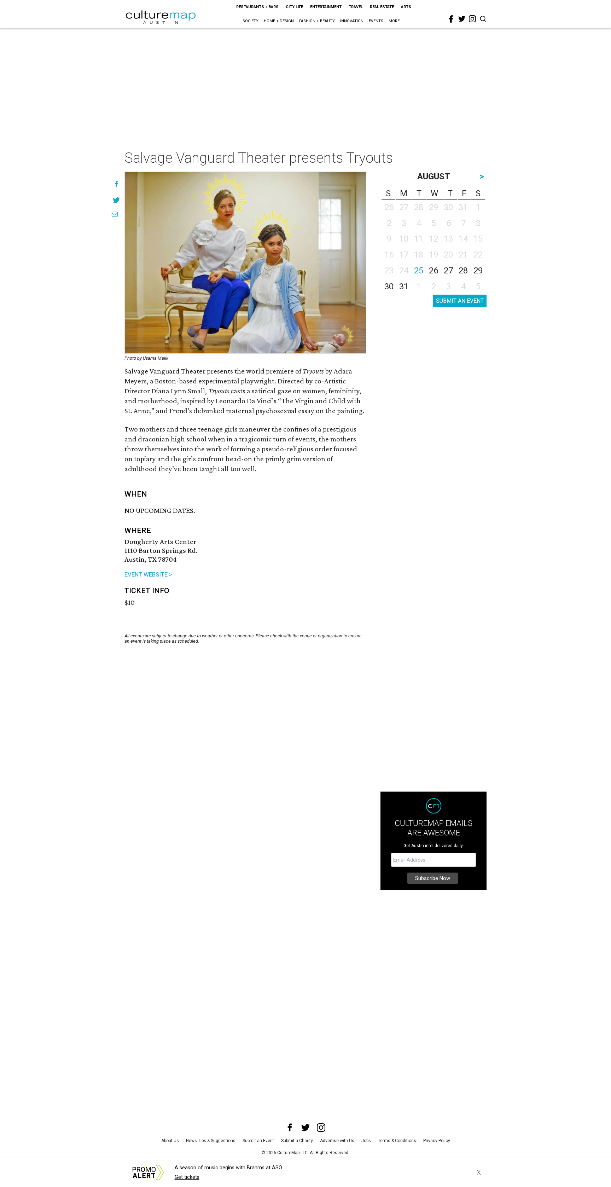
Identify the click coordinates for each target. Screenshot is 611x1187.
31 (403, 286)
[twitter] (461, 19)
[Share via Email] (114, 214)
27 (448, 271)
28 (463, 271)
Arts (406, 7)
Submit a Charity (297, 1140)
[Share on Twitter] (116, 200)
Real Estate (382, 7)
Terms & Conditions (397, 1140)
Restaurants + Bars (257, 7)
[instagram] (472, 19)
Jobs (366, 1140)
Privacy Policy (436, 1140)
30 (389, 286)
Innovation (351, 21)
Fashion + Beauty (317, 21)
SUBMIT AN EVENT (460, 300)
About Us (170, 1140)
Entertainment (326, 7)
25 (418, 271)
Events (376, 21)
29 (478, 271)
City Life (294, 7)
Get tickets (187, 1177)
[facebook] (451, 19)
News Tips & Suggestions (210, 1140)
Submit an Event (258, 1140)
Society (250, 21)
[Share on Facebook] (116, 184)
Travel (356, 7)
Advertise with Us (337, 1140)
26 (433, 271)
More (394, 21)
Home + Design (279, 21)
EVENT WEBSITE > (148, 574)
